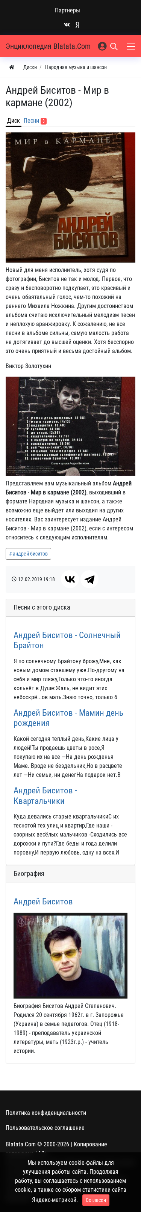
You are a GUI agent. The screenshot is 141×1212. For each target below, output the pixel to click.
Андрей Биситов (43, 902)
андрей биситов (30, 554)
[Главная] (12, 67)
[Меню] (131, 46)
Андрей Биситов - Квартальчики (45, 795)
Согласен (96, 1200)
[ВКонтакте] (70, 579)
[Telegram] (89, 579)
